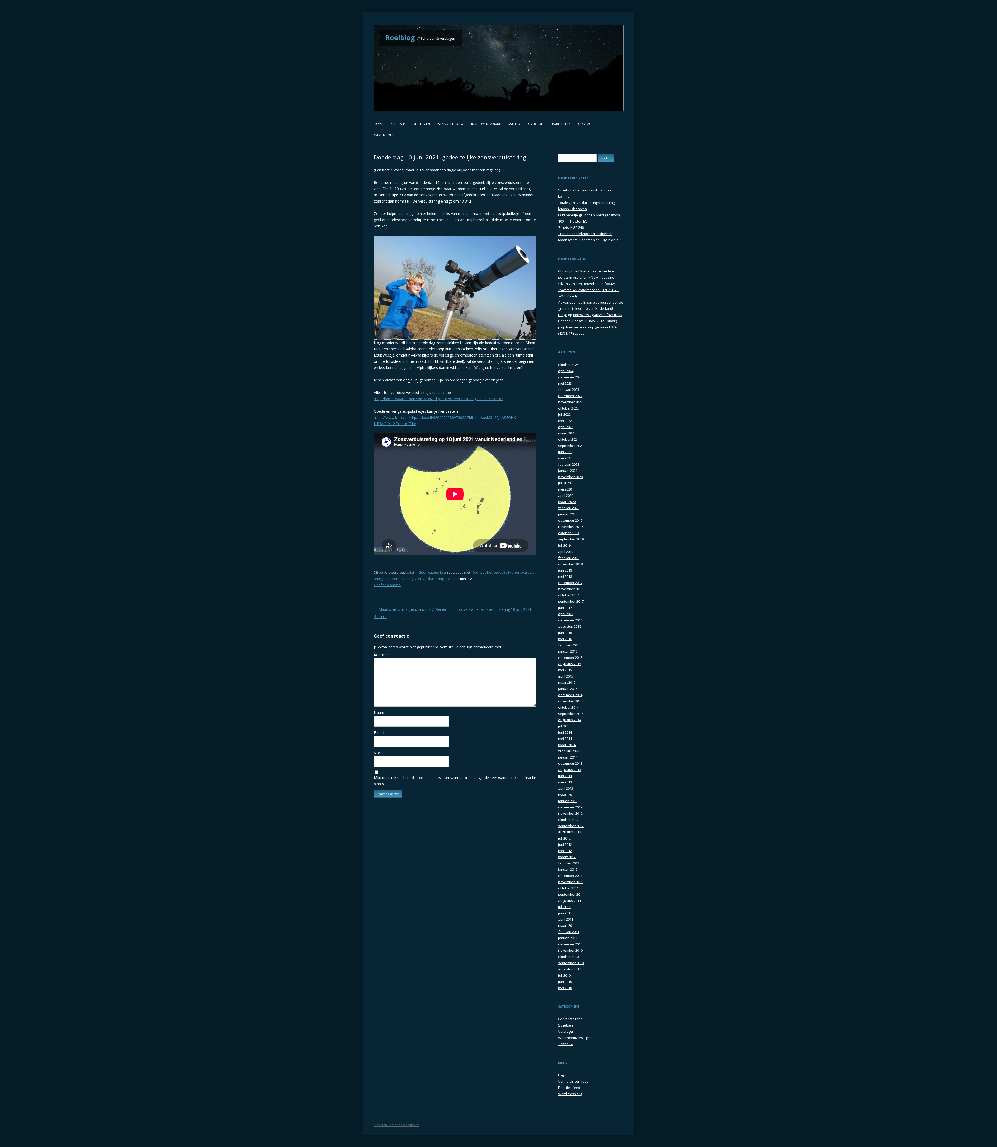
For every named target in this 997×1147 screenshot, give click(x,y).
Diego (562, 314)
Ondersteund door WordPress (396, 1125)
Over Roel (536, 124)
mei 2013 (565, 782)
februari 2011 (568, 931)
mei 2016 (565, 638)
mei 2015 (565, 670)
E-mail (379, 732)
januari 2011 (567, 938)
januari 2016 (567, 651)
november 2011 (570, 882)
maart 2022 (567, 433)
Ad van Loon (568, 302)
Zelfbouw (565, 1044)
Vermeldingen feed (573, 1081)
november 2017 (570, 589)
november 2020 (570, 476)
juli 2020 (564, 483)
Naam (379, 712)
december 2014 (570, 695)
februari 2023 (568, 389)
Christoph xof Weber (574, 271)
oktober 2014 (568, 707)
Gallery (514, 124)
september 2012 (571, 825)
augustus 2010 (569, 969)
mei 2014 (565, 738)
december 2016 (570, 620)
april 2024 (565, 370)
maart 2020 (567, 501)
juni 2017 (565, 607)
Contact (585, 124)
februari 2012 (568, 863)
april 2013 (565, 788)
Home (378, 124)
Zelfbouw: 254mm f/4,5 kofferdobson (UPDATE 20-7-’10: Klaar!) (588, 289)
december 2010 (570, 944)
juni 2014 (565, 732)
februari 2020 (568, 508)
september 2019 (571, 539)
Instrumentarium (485, 124)
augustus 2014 (569, 719)
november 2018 (570, 564)
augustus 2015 (569, 663)
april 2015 (565, 676)
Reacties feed (569, 1087)
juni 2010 (565, 981)
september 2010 (571, 963)
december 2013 (570, 763)
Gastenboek (384, 135)
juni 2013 (565, 776)
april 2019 (565, 551)
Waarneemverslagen (575, 1037)
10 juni (476, 572)
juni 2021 (565, 452)
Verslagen (421, 124)
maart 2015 (567, 682)
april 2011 (565, 919)
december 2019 (570, 520)
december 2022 (570, 395)
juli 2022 (564, 414)
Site (377, 752)
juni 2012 (565, 844)
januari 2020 (567, 514)
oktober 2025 (568, 364)
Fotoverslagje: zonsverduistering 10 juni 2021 (495, 609)
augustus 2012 (569, 832)
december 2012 (570, 807)
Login (562, 1075)
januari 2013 (567, 801)
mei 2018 (565, 576)
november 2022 (570, 402)
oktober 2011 (568, 888)
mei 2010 (565, 987)
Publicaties (561, 124)
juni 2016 (565, 632)
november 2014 (570, 701)
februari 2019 (568, 557)
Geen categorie (431, 572)
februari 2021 (568, 464)
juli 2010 (564, 975)
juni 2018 (565, 570)
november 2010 (570, 950)
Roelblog (400, 37)
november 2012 (570, 813)
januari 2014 (567, 757)
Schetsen (398, 124)
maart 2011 (567, 925)
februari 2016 (568, 645)
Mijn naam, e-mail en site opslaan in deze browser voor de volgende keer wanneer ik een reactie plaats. (455, 780)
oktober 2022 (568, 408)
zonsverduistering (399, 578)
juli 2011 (564, 906)
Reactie (381, 654)
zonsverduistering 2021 (433, 578)
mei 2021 (565, 458)
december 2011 (570, 875)
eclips (487, 572)
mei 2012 (565, 850)
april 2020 (565, 495)
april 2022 (565, 427)
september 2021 (571, 445)
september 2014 (571, 713)
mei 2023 (565, 383)
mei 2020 (565, 489)
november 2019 (570, 526)
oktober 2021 (568, 439)
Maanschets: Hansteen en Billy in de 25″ (589, 240)
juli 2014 (564, 726)
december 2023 (570, 377)
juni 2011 (565, 913)
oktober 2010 (568, 956)
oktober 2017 (568, 595)
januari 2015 (567, 688)
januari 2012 (567, 869)
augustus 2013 (569, 769)
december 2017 (570, 582)
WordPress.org (570, 1093)
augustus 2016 (569, 626)
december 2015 (570, 657)
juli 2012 (564, 838)
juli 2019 (564, 545)
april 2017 (565, 614)
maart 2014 (567, 744)
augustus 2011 (569, 900)
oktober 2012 (568, 819)
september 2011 (571, 894)
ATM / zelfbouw (450, 124)
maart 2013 (567, 794)
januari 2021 (567, 470)
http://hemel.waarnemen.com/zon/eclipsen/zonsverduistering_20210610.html (438, 398)
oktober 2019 (568, 533)
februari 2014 (568, 751)
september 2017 (571, 601)
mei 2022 (565, 420)
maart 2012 (567, 857)
